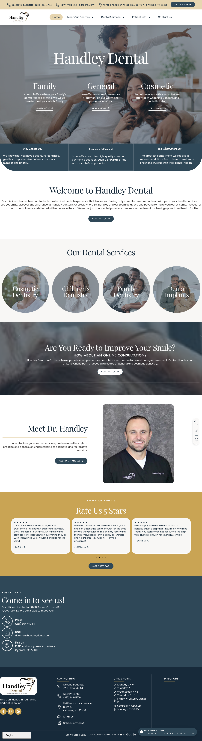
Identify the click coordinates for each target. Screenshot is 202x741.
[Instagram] (10, 711)
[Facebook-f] (3, 711)
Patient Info (139, 17)
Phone (18, 620)
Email (18, 632)
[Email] (7, 632)
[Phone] (7, 621)
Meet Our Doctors (78, 17)
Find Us (19, 643)
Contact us (165, 17)
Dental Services (111, 17)
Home (56, 17)
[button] (96, 557)
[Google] (18, 711)
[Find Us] (7, 645)
